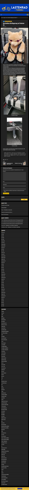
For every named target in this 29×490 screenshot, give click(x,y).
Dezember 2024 (3, 255)
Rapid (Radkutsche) (4, 452)
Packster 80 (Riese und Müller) (5, 439)
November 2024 (3, 257)
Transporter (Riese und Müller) (5, 474)
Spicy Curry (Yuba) (4, 462)
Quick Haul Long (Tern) (4, 447)
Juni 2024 (3, 265)
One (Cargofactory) (4, 432)
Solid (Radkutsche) (4, 461)
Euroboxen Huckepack (4, 207)
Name (4, 181)
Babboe (2, 316)
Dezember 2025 (3, 244)
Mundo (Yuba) (3, 429)
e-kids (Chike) (3, 351)
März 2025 (3, 250)
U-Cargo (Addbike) (4, 479)
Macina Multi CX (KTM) (4, 409)
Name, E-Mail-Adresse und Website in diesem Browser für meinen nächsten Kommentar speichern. (14, 191)
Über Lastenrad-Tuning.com (5, 481)
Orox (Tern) (3, 434)
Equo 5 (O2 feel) (3, 354)
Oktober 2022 (3, 294)
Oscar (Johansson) (4, 436)
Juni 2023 (3, 282)
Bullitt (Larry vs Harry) (4, 324)
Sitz (7, 159)
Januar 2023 (3, 290)
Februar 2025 (3, 252)
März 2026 (3, 239)
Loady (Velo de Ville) (4, 396)
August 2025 (3, 247)
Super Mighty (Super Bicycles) (5, 466)
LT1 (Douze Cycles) (4, 406)
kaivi (2, 221)
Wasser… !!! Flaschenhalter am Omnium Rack (7, 209)
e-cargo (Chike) (3, 344)
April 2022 (3, 304)
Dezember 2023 (3, 274)
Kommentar (4, 171)
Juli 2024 (3, 264)
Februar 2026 (3, 240)
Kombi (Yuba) (3, 389)
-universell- (3, 313)
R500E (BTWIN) (3, 449)
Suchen (3, 197)
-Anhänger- (3, 311)
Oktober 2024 (3, 259)
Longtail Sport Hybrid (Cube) (5, 404)
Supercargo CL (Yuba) (4, 467)
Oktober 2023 (3, 275)
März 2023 (3, 287)
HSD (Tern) (3, 376)
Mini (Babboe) (3, 414)
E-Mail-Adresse (5, 184)
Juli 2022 (3, 299)
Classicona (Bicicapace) (4, 339)
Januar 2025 (3, 254)
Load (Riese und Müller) (4, 394)
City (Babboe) (3, 336)
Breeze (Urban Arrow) (4, 323)
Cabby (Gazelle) (3, 326)
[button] (1, 14)
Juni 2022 (3, 300)
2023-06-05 (5, 26)
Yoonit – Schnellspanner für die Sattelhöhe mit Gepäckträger (10, 225)
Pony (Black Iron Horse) (4, 442)
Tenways (2, 472)
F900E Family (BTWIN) (4, 361)
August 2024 (3, 262)
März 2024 (3, 270)
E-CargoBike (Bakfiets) (4, 346)
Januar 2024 (3, 272)
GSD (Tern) (3, 371)
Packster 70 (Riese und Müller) (8, 21)
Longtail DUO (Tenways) (4, 402)
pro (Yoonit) (3, 444)
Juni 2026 (3, 234)
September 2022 (3, 295)
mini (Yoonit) (3, 416)
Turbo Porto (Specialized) (4, 477)
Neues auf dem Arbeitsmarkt (5, 214)
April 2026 (3, 237)
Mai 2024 (3, 267)
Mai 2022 (3, 302)
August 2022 (3, 297)
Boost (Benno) (3, 321)
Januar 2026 (3, 242)
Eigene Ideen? (27, 14)
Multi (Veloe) (3, 422)
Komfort (6, 159)
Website (4, 187)
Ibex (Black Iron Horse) (4, 381)
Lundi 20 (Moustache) (4, 407)
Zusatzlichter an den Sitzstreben (5, 205)
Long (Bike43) (3, 397)
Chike (2, 334)
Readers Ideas (3, 454)
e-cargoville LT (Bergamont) (5, 349)
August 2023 (3, 279)
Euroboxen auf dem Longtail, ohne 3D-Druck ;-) (7, 212)
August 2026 (3, 232)
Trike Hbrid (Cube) (4, 476)
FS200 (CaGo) (3, 369)
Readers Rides (3, 456)
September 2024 (3, 260)
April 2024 (3, 269)
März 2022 (3, 305)
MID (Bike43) (3, 412)
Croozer (2, 341)
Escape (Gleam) (3, 356)
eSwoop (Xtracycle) (4, 359)
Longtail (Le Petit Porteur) (5, 401)
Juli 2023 (3, 280)
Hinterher (3, 374)
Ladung (2, 391)
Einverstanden (20, 488)
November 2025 (3, 245)
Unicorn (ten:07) (3, 482)
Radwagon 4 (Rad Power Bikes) (5, 451)
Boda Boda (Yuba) (3, 319)
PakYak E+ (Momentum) (4, 441)
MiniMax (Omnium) (4, 417)
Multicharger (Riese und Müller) (5, 426)
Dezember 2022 (3, 292)
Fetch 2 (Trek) (3, 366)
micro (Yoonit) (3, 411)
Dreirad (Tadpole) (4, 343)
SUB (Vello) (3, 464)
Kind (3, 21)
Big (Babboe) (3, 318)
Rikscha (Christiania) (4, 457)
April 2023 (3, 285)
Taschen (2, 469)
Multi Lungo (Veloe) (4, 424)
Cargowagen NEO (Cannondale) (5, 331)
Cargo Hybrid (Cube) (4, 329)
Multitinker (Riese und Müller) (5, 427)
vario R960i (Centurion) (4, 484)
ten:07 (2, 471)
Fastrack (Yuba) (3, 364)
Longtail (2, 399)
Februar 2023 (3, 289)
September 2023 (3, 277)
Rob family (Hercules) (4, 459)
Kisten (2, 386)
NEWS (2, 431)
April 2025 (3, 249)
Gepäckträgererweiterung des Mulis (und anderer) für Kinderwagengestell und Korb (13, 220)
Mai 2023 (3, 284)
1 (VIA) (2, 314)
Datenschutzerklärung (26, 488)
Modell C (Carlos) (3, 419)
